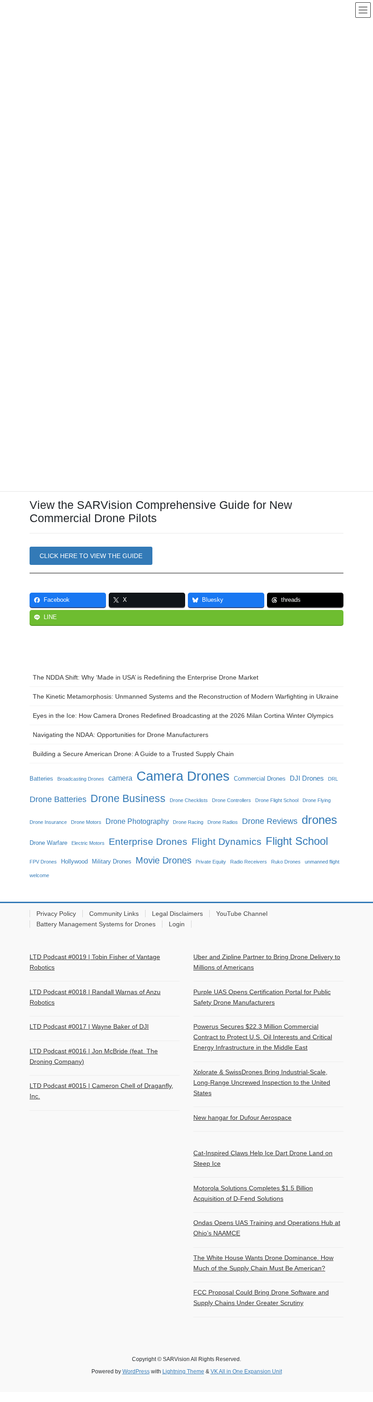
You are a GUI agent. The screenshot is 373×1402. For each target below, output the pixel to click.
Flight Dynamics (227, 841)
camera (120, 778)
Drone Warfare (48, 842)
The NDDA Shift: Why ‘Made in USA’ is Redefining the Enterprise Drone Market (145, 677)
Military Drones (111, 861)
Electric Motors (88, 843)
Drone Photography (137, 821)
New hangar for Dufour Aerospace (242, 1117)
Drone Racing (188, 822)
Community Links (114, 913)
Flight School (297, 841)
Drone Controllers (231, 800)
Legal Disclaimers (177, 913)
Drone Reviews (269, 821)
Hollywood (74, 861)
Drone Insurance (48, 822)
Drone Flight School (276, 800)
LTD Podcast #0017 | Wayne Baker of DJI (89, 1026)
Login (177, 924)
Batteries (41, 778)
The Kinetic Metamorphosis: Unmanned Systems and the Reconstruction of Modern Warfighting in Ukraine (185, 696)
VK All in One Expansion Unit (246, 1371)
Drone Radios (222, 822)
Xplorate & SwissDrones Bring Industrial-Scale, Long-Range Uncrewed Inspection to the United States (261, 1082)
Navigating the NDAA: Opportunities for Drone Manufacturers (120, 734)
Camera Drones (183, 775)
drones (319, 820)
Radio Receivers (248, 861)
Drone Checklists (189, 800)
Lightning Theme (183, 1371)
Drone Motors (86, 822)
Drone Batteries (58, 799)
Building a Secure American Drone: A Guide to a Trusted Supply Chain (133, 753)
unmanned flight (322, 861)
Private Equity (211, 861)
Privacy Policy (56, 913)
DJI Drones (307, 778)
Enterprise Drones (148, 841)
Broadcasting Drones (80, 779)
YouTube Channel (241, 913)
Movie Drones (164, 860)
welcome (39, 875)
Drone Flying (316, 800)
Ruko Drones (286, 861)
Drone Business (128, 798)
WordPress (136, 1371)
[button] (91, 556)
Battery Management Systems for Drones (96, 924)
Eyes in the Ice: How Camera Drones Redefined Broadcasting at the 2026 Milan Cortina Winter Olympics (183, 715)
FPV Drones (43, 861)
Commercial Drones (260, 778)
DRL (333, 779)
